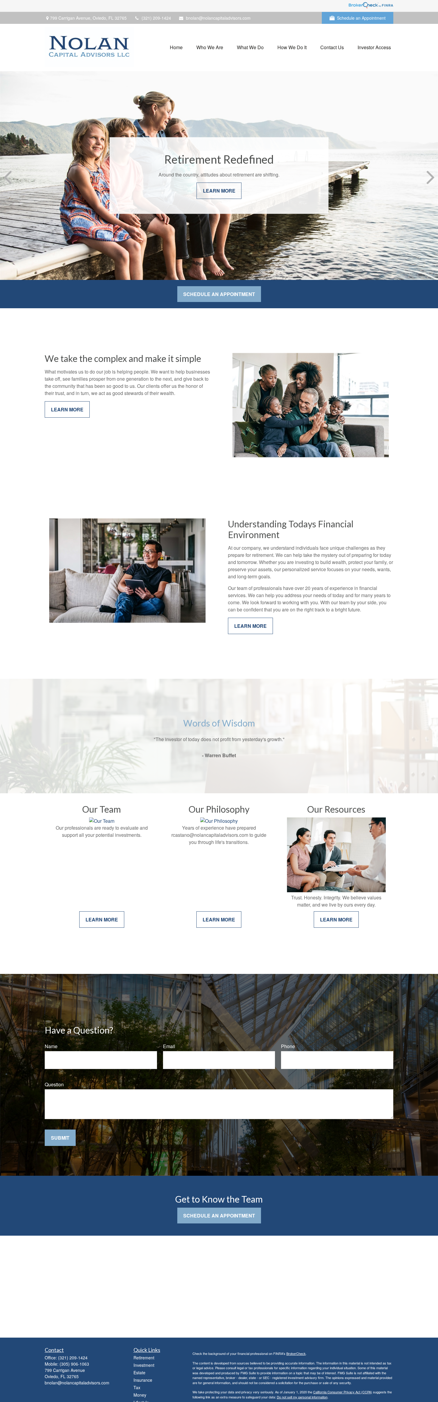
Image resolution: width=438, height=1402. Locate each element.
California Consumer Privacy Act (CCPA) (342, 1391)
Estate (139, 1372)
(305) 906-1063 (74, 1364)
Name (51, 1046)
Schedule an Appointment (361, 18)
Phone (288, 1046)
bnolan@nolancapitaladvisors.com (218, 18)
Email (169, 1046)
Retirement (143, 1358)
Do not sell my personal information (302, 1397)
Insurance (142, 1380)
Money (139, 1395)
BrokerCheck (296, 1353)
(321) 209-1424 (156, 18)
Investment (143, 1365)
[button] (176, 47)
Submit (60, 1137)
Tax (136, 1387)
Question (54, 1084)
